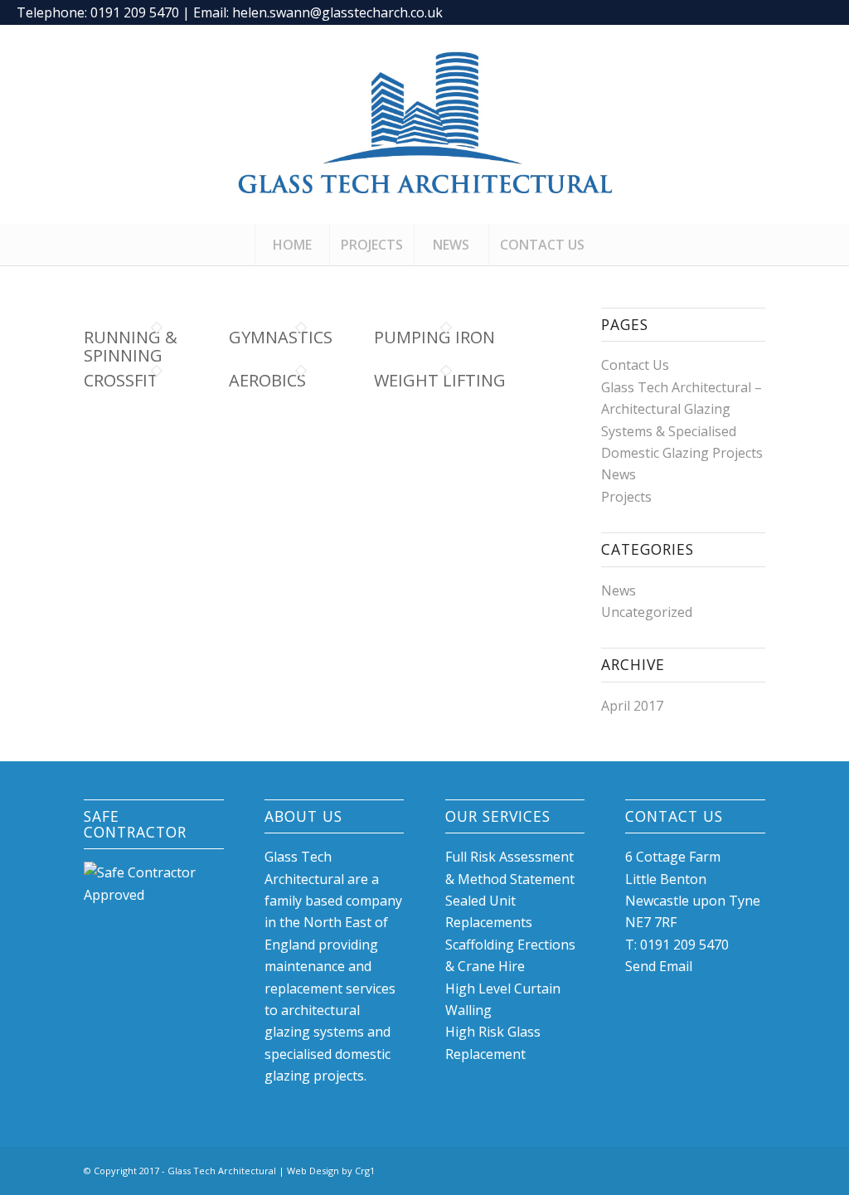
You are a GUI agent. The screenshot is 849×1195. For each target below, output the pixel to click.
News (618, 474)
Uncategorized (646, 612)
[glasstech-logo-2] (424, 124)
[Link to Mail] (820, 12)
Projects (626, 497)
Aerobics (267, 380)
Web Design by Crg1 (331, 1170)
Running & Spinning (130, 346)
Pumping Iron (434, 337)
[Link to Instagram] (795, 12)
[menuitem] (292, 244)
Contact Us (635, 365)
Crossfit (121, 380)
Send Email (658, 966)
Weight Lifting (440, 380)
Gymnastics (280, 337)
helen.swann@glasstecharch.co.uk (337, 12)
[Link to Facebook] (770, 12)
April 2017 (632, 706)
